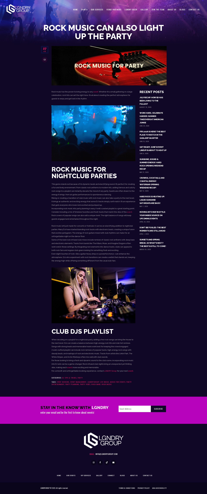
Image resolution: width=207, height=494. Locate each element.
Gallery (99, 475)
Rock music (107, 384)
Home (59, 475)
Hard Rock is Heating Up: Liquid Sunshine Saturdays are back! (152, 199)
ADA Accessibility (159, 488)
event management (78, 382)
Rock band (96, 384)
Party (80, 377)
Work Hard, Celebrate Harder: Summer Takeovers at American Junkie (151, 118)
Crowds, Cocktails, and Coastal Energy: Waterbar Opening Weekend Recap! (152, 183)
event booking (63, 382)
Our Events (70, 475)
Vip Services (86, 475)
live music (104, 382)
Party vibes (85, 384)
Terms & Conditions (127, 488)
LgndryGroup (93, 382)
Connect (111, 475)
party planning (72, 384)
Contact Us (147, 475)
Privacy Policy (144, 488)
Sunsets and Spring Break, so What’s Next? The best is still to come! (153, 242)
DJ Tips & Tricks (69, 377)
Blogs (122, 475)
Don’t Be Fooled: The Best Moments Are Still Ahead (153, 229)
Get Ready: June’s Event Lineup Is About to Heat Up (153, 148)
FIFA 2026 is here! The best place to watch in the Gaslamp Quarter (153, 134)
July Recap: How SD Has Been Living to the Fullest (151, 100)
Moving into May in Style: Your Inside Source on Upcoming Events (152, 215)
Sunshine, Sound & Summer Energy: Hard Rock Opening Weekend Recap (151, 164)
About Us (134, 475)
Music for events (117, 382)
